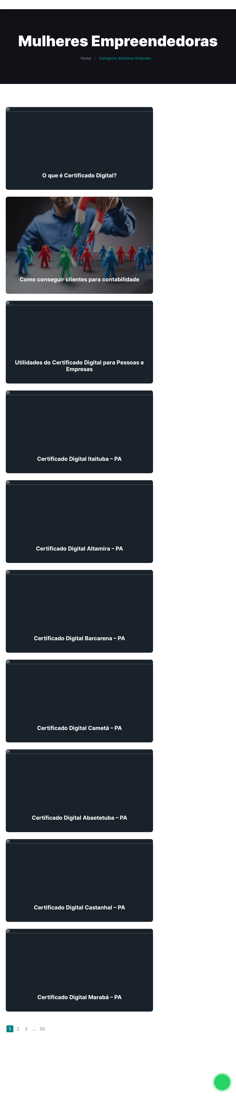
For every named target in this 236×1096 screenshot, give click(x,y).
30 (42, 1029)
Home (86, 58)
